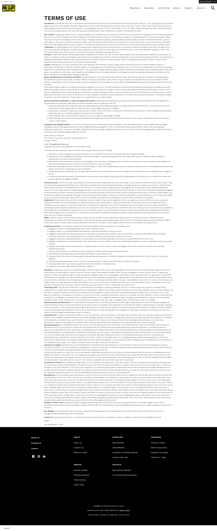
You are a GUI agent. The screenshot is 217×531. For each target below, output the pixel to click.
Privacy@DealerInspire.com (59, 144)
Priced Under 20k (120, 457)
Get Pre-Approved (158, 448)
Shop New (134, 8)
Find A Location (205, 1)
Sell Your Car (164, 8)
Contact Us (8, 1)
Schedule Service (81, 475)
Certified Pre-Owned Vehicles (125, 452)
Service (176, 8)
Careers (34, 448)
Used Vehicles (118, 448)
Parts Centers (80, 480)
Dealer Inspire (125, 510)
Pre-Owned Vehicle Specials (124, 475)
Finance (188, 8)
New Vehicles (118, 443)
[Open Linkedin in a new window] (44, 456)
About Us (201, 8)
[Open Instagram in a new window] (39, 456)
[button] (213, 8)
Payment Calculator (159, 452)
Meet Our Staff (80, 452)
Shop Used (148, 8)
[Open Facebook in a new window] (33, 456)
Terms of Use (124, 515)
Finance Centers (158, 443)
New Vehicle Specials (121, 470)
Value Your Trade (158, 457)
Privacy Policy (93, 515)
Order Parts (79, 485)
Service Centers (81, 470)
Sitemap (114, 515)
